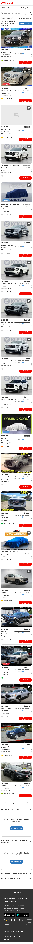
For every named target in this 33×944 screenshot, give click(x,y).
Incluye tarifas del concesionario (22, 51)
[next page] (27, 803)
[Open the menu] (30, 3)
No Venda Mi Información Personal (13, 931)
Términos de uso (8, 929)
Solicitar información (25, 62)
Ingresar (29, 922)
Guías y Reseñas (22, 898)
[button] (26, 13)
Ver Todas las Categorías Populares (15, 910)
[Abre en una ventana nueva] (9, 915)
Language (6, 922)
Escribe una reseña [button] (16, 828)
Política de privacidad (20, 929)
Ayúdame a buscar (25, 23)
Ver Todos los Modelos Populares (14, 908)
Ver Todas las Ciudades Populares (14, 906)
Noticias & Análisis (9, 898)
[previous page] (5, 803)
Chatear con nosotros (10, 901)
